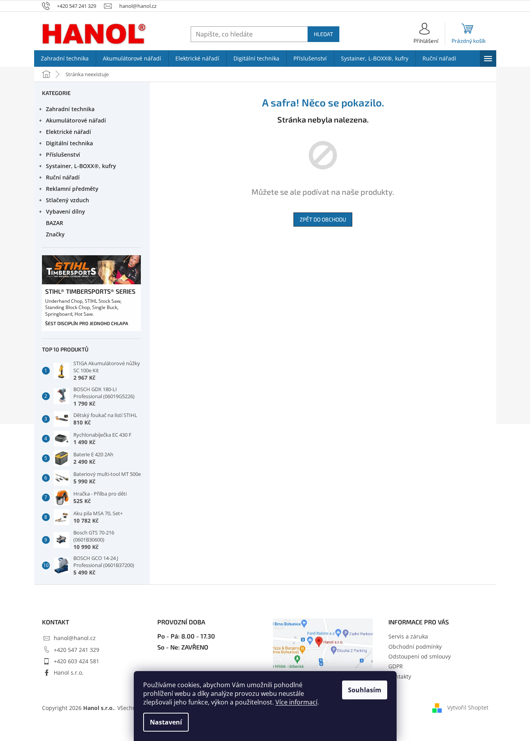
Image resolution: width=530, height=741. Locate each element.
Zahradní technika (70, 109)
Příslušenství (63, 154)
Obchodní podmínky (415, 646)
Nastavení (166, 722)
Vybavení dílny (65, 211)
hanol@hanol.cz (75, 638)
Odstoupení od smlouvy (419, 656)
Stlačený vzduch (67, 200)
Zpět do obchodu (323, 219)
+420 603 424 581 (76, 661)
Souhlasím (364, 690)
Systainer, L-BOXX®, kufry (81, 166)
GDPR (395, 666)
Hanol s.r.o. (69, 672)
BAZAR (54, 223)
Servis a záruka (408, 636)
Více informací (296, 702)
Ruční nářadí (63, 177)
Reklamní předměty (72, 188)
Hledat (323, 34)
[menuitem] (65, 58)
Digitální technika (69, 143)
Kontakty (399, 676)
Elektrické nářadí (68, 131)
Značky (55, 234)
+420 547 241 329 (76, 649)
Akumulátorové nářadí (76, 120)
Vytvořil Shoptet (467, 707)
